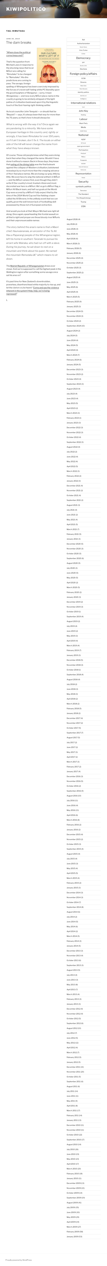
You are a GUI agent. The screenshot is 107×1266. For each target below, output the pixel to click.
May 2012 (71, 1043)
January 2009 (72, 1236)
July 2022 (71, 452)
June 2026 (71, 229)
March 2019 (72, 645)
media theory (83, 131)
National (83, 135)
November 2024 (74, 316)
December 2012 (73, 1009)
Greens (83, 82)
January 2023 (72, 423)
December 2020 (74, 544)
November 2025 (74, 263)
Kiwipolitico (26, 9)
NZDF (83, 139)
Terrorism (83, 190)
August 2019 (72, 621)
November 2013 (74, 955)
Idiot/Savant (83, 95)
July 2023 (71, 394)
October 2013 (72, 960)
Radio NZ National (83, 167)
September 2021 (74, 500)
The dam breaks (18, 42)
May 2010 (71, 1159)
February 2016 (73, 825)
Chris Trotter (83, 50)
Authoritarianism (83, 43)
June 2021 (71, 515)
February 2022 (73, 476)
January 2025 (72, 306)
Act (83, 40)
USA (83, 206)
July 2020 (71, 568)
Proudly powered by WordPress (18, 1260)
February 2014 (73, 941)
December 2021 (73, 486)
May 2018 (71, 694)
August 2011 (72, 1086)
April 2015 (71, 873)
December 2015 (73, 834)
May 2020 (71, 578)
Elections (83, 69)
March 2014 (72, 936)
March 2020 (72, 587)
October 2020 (73, 553)
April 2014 (71, 931)
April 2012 (71, 1047)
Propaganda (83, 160)
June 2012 (71, 1038)
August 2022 (72, 447)
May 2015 (71, 868)
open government (83, 146)
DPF (83, 62)
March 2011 (72, 1110)
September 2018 (74, 674)
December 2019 (73, 602)
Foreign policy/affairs (83, 73)
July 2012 (71, 1033)
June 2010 (71, 1154)
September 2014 (74, 907)
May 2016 (71, 810)
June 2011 (71, 1096)
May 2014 (71, 926)
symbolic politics (83, 186)
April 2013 (71, 989)
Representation (83, 173)
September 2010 (74, 1140)
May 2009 (71, 1217)
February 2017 (73, 767)
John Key (83, 110)
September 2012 (74, 1023)
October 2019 (72, 611)
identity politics (83, 92)
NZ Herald (83, 143)
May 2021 (71, 519)
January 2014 (72, 946)
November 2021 (73, 490)
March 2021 (72, 529)
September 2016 (74, 791)
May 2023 (71, 403)
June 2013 (71, 980)
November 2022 (74, 432)
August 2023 (72, 389)
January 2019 (72, 655)
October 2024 (73, 321)
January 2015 (72, 888)
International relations (83, 102)
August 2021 (72, 505)
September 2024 (74, 326)
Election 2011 (83, 65)
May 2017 (71, 752)
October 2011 (72, 1077)
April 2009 (71, 1222)
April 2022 (71, 466)
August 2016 (72, 796)
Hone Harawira (83, 89)
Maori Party (83, 123)
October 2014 (72, 902)
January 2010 (72, 1178)
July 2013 (71, 975)
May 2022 (71, 461)
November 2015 (74, 839)
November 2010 (74, 1130)
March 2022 (72, 471)
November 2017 (73, 723)
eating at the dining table (22, 164)
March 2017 (72, 762)
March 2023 (72, 413)
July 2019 (71, 626)
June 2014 (71, 921)
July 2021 (71, 510)
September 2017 (74, 733)
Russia (83, 177)
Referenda (83, 169)
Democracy (83, 58)
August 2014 (72, 912)
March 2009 (72, 1227)
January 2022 (72, 481)
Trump (83, 202)
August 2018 (72, 679)
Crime (83, 53)
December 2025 (74, 258)
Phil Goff (83, 153)
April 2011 (71, 1106)
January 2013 (72, 1004)
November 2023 (74, 374)
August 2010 (72, 1144)
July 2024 (71, 335)
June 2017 (71, 747)
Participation (83, 150)
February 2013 (73, 999)
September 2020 (74, 558)
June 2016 (71, 805)
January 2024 (72, 364)
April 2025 (71, 292)
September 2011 (74, 1081)
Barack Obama (83, 47)
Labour (83, 119)
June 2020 (71, 573)
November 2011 (73, 1072)
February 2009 (73, 1232)
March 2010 (72, 1169)
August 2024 (72, 331)
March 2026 (72, 243)
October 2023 (73, 379)
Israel (83, 107)
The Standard (83, 194)
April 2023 (71, 408)
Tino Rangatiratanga (83, 198)
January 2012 (72, 1062)
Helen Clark (83, 85)
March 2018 (72, 704)
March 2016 (72, 820)
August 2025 (72, 277)
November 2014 (74, 897)
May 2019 (71, 636)
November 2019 (74, 607)
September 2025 (74, 272)
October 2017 (72, 728)
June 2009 (71, 1212)
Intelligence (83, 98)
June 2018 (71, 689)
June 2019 (71, 631)
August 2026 (72, 219)
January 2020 (72, 597)
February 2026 (73, 248)
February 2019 (73, 650)
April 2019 (71, 641)
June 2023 (71, 398)
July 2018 (71, 684)
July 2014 (71, 917)
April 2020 (71, 582)
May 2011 (71, 1101)
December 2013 (73, 951)
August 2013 (72, 970)
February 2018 (73, 708)
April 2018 (71, 699)
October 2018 (72, 670)
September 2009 (74, 1198)
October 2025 (73, 267)
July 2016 (71, 800)
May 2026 (71, 234)
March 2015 (72, 878)
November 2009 (74, 1188)
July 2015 (71, 859)
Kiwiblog (83, 115)
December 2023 (74, 369)
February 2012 (73, 1057)
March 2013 (72, 994)
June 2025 (71, 282)
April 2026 (71, 238)
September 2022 (74, 442)
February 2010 (73, 1173)
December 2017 (73, 718)
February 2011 (73, 1115)
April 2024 (71, 350)
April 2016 (71, 815)
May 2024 (71, 345)
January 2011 (72, 1120)
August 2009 (72, 1202)
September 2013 (74, 965)
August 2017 (72, 737)
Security (83, 181)
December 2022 (73, 427)
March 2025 (72, 297)
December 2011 (73, 1067)
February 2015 (73, 883)
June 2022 (71, 457)
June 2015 (71, 863)
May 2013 (71, 984)
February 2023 (73, 418)
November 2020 (74, 548)
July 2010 (71, 1149)
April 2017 (71, 757)
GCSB (83, 78)
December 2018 (73, 660)
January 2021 (72, 539)
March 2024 (72, 355)
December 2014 (73, 892)
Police (83, 157)
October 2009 (73, 1193)
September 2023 (74, 384)
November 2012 (73, 1014)
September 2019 (74, 616)
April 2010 (71, 1164)
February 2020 (73, 592)
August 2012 (72, 1028)
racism (83, 163)
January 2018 (72, 713)
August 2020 (72, 563)
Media (83, 127)
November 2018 (74, 665)
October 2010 (73, 1135)
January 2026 (72, 253)
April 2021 (71, 524)
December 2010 (74, 1125)
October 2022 (72, 437)
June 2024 (71, 340)
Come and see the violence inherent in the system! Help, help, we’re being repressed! (32, 290)
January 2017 (72, 771)
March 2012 (72, 1052)
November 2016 (74, 781)
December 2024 (74, 311)
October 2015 (72, 844)
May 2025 (71, 287)
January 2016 (72, 829)
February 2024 (73, 360)
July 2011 (70, 1091)
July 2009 (71, 1207)
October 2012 (72, 1018)
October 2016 (72, 786)
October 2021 (72, 495)
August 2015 (72, 854)
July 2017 (71, 742)
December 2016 (73, 776)
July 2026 (71, 224)
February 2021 (73, 534)
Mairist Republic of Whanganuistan (27, 266)
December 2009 (74, 1183)
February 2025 (73, 301)
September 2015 (74, 849)
